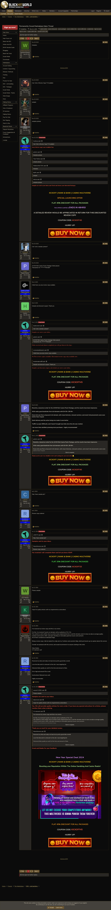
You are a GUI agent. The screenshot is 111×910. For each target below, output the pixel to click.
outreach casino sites (43, 31)
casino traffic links (82, 29)
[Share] (103, 42)
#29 (106, 303)
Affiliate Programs (8, 105)
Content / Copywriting (9, 69)
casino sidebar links (72, 29)
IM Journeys (6, 111)
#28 (106, 282)
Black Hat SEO (7, 41)
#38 (106, 626)
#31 (106, 405)
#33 (106, 491)
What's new (35, 11)
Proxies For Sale (7, 81)
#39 (106, 658)
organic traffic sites (31, 31)
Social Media (6, 56)
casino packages (62, 29)
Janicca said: (36, 179)
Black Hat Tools (7, 53)
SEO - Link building (8, 84)
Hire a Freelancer (8, 108)
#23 (106, 99)
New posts (10, 14)
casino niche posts (52, 29)
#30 (106, 322)
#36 (106, 587)
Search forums (19, 14)
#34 (106, 510)
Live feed (3, 14)
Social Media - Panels (9, 93)
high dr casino (23, 31)
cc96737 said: (37, 535)
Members (52, 11)
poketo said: (36, 152)
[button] (40, 10)
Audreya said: (37, 141)
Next (36, 38)
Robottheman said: (38, 546)
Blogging (5, 50)
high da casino (97, 29)
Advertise (26, 11)
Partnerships (74, 11)
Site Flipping (6, 120)
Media (44, 11)
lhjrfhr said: (36, 172)
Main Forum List (7, 38)
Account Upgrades (63, 11)
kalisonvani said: (37, 700)
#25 (106, 137)
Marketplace (18, 11)
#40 (106, 687)
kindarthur (24, 29)
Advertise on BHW (64, 68)
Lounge (5, 140)
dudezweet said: (37, 326)
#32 (106, 435)
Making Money (7, 114)
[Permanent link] (32, 754)
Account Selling (7, 66)
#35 (106, 531)
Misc (4, 78)
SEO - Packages (7, 87)
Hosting (5, 75)
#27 (106, 263)
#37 (106, 606)
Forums (10, 11)
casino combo (43, 29)
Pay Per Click (6, 117)
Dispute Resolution (8, 129)
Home (3, 11)
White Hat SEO (7, 44)
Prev (22, 38)
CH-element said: (38, 711)
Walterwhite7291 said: (39, 166)
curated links (90, 29)
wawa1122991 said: (39, 690)
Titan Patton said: (38, 159)
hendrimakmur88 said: (39, 361)
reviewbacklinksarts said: (40, 350)
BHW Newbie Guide (8, 47)
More (4, 99)
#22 (106, 80)
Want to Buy (6, 123)
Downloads (6, 59)
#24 (106, 118)
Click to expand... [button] (70, 452)
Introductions (6, 137)
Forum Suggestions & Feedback (9, 133)
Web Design (6, 96)
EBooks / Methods (8, 72)
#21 (106, 42)
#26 (106, 243)
